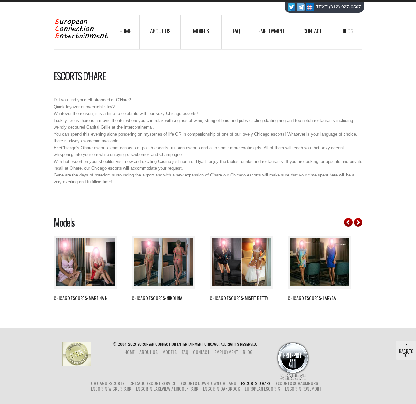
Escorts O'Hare (256, 383)
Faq (236, 31)
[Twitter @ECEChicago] (291, 7)
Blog (348, 31)
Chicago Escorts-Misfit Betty (239, 298)
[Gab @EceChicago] (310, 7)
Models (201, 31)
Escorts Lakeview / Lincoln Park (167, 388)
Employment (271, 31)
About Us (160, 31)
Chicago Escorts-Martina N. (81, 298)
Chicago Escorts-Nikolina (157, 298)
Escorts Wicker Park (111, 388)
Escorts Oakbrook (221, 388)
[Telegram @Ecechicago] (301, 7)
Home (125, 31)
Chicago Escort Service (152, 383)
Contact (312, 31)
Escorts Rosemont (303, 388)
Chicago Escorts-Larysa (312, 298)
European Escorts (262, 388)
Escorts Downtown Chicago (208, 383)
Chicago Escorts (107, 383)
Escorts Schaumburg (297, 383)
